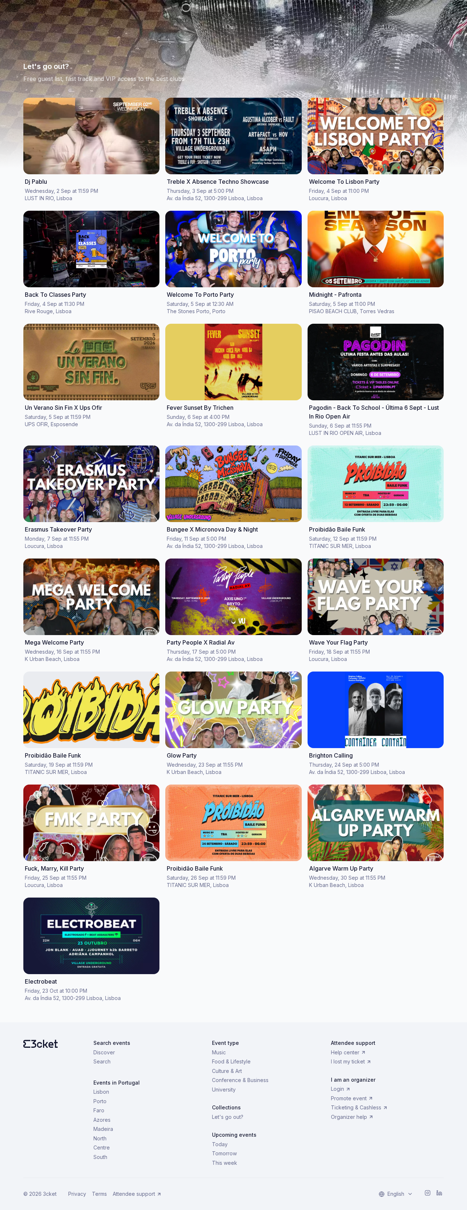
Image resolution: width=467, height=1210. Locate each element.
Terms (99, 1194)
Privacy (77, 1194)
